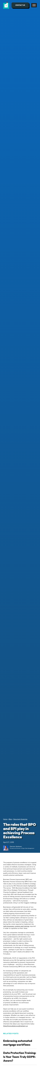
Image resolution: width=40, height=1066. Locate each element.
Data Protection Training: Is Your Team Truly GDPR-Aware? (19, 1056)
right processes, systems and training (16, 926)
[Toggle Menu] (34, 5)
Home (5, 819)
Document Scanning (20, 819)
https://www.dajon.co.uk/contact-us (15, 1026)
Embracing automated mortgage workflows (17, 1042)
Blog (10, 819)
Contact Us (20, 5)
